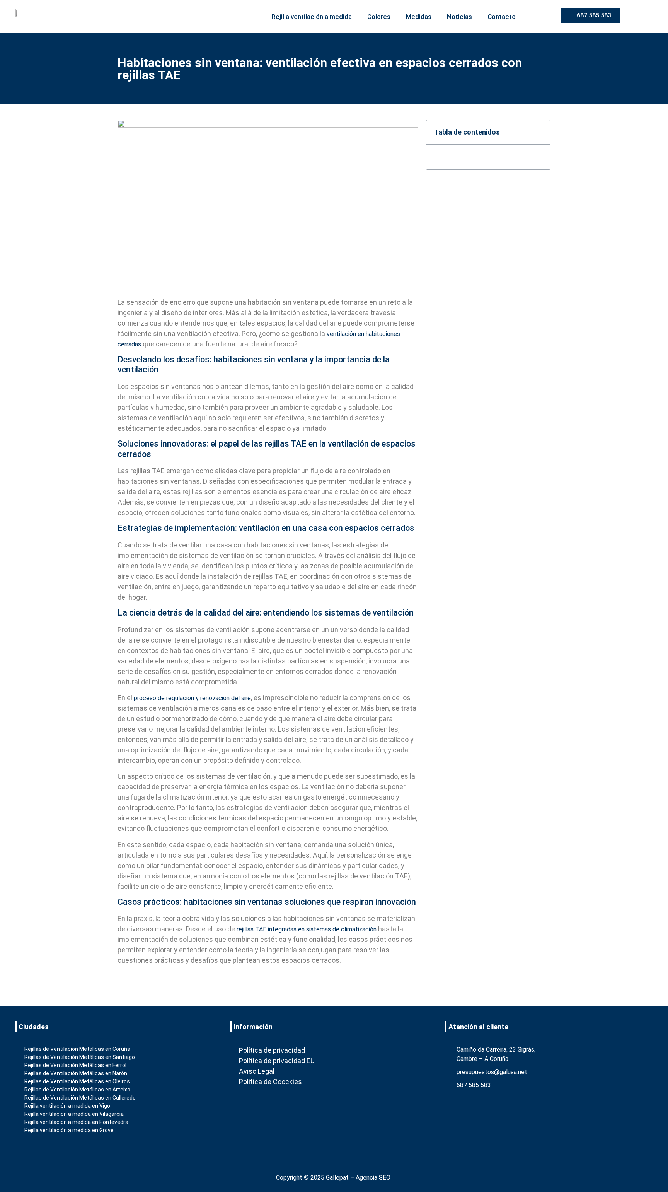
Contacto (501, 16)
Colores (378, 16)
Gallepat (337, 1177)
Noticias (459, 16)
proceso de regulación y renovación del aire (192, 698)
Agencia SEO (373, 1177)
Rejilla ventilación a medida (311, 16)
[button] (539, 132)
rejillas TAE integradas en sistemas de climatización (307, 929)
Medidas (418, 16)
